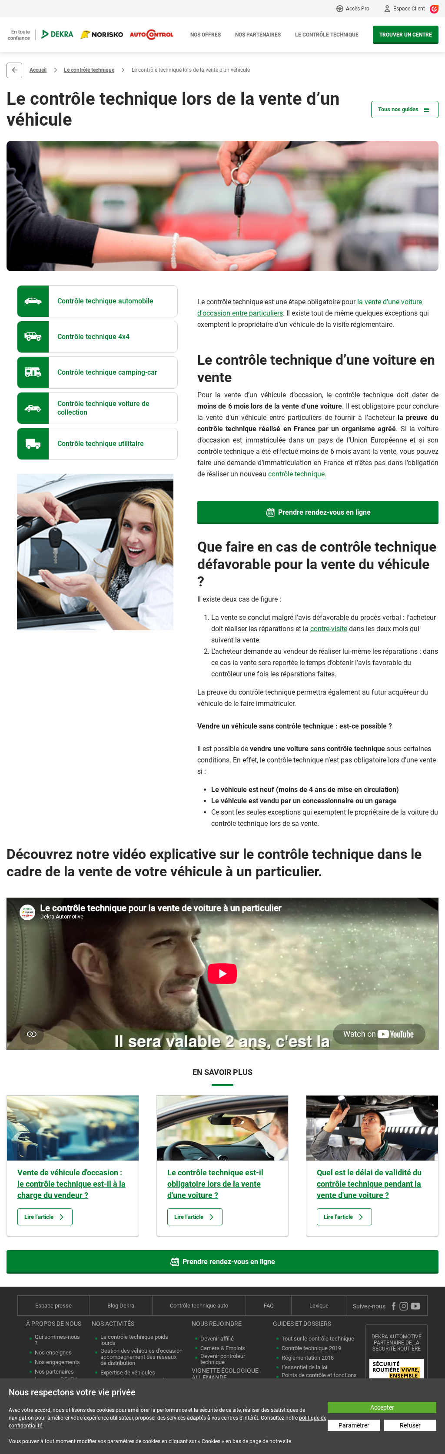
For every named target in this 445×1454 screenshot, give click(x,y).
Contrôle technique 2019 (311, 1348)
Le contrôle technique (327, 35)
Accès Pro (357, 9)
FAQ (269, 1305)
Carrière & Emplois (222, 1348)
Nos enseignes (53, 1353)
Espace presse (53, 1305)
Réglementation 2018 (308, 1358)
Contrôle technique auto (199, 1305)
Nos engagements (57, 1362)
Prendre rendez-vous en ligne (324, 512)
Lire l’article (38, 1217)
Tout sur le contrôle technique (318, 1339)
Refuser (410, 1425)
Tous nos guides (398, 109)
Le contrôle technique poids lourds (134, 1340)
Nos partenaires (258, 35)
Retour (14, 70)
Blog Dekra (120, 1305)
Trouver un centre (405, 35)
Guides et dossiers (302, 1323)
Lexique (319, 1305)
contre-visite (328, 629)
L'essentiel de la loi (304, 1367)
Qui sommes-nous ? (57, 1340)
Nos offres (205, 35)
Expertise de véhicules (127, 1373)
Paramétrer (354, 1425)
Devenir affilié (217, 1339)
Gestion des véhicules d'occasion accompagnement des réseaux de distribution (141, 1357)
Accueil (38, 70)
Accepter (382, 1407)
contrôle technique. (297, 474)
